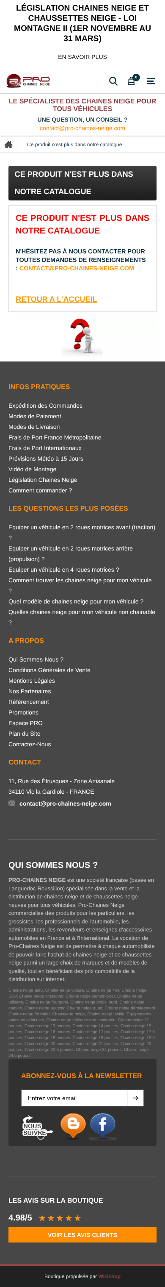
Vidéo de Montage (32, 469)
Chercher (113, 81)
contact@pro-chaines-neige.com (82, 128)
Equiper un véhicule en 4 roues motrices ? (63, 569)
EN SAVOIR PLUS (82, 56)
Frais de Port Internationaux (45, 448)
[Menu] (151, 81)
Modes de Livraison (34, 426)
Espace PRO (25, 723)
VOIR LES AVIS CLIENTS (82, 1234)
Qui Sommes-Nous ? (35, 659)
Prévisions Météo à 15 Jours (45, 458)
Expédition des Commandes (45, 405)
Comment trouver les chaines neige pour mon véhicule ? (80, 585)
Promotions (23, 712)
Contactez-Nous (29, 744)
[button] (135, 1098)
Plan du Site (24, 733)
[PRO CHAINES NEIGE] (29, 81)
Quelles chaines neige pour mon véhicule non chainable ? (81, 617)
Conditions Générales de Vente (49, 670)
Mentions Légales (31, 680)
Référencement (28, 701)
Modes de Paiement (34, 416)
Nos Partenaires (29, 691)
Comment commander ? (40, 490)
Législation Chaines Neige (42, 479)
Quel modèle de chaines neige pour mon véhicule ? (75, 601)
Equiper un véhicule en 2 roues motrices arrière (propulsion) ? (70, 553)
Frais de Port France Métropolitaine (54, 437)
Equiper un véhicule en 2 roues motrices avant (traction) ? (81, 532)
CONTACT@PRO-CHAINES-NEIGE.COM (76, 268)
